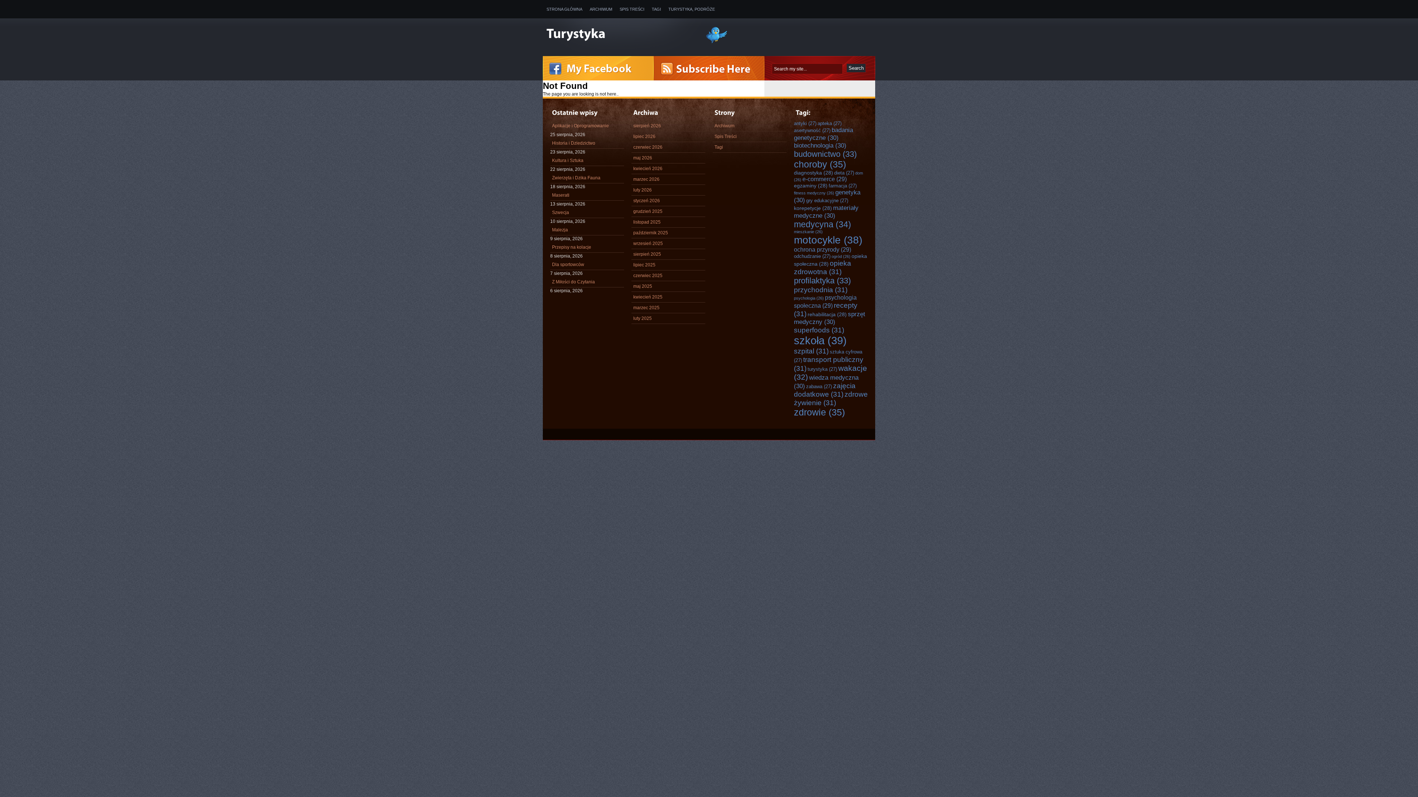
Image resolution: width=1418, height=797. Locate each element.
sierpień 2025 (647, 254)
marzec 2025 (646, 307)
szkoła (820, 340)
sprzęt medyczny (829, 317)
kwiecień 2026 (647, 168)
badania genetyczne (823, 133)
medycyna (822, 224)
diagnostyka (813, 173)
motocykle (828, 240)
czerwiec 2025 (647, 275)
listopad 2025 (647, 222)
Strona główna (564, 9)
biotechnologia (820, 145)
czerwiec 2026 (647, 147)
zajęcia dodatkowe (825, 390)
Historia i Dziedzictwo (573, 143)
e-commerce (824, 179)
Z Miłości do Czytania (573, 281)
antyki (805, 123)
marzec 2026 (646, 179)
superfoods (819, 330)
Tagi (656, 9)
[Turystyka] (620, 34)
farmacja (843, 186)
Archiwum (601, 9)
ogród (841, 256)
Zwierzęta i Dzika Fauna (576, 177)
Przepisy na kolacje (571, 247)
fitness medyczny (814, 193)
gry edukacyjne (827, 200)
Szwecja (560, 212)
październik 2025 (650, 232)
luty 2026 (642, 190)
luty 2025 (642, 318)
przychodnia (820, 290)
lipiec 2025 (644, 265)
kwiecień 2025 (647, 297)
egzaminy (811, 186)
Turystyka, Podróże (691, 9)
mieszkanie (808, 232)
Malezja (560, 229)
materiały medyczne (826, 211)
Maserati (560, 195)
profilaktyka (822, 280)
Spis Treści (632, 9)
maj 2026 (642, 158)
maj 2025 (642, 286)
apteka (830, 123)
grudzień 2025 (647, 211)
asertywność (812, 130)
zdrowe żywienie (831, 398)
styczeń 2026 (646, 200)
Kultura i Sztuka (567, 160)
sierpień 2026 (647, 125)
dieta (844, 173)
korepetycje (813, 208)
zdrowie (819, 412)
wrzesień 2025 (648, 243)
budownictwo (825, 154)
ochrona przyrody (822, 249)
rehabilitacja (827, 314)
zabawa (819, 386)
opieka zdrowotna (822, 267)
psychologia (809, 298)
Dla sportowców (568, 264)
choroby (820, 164)
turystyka (822, 369)
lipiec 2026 (644, 136)
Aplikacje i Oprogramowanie (580, 125)
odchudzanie (812, 256)
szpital (811, 351)
